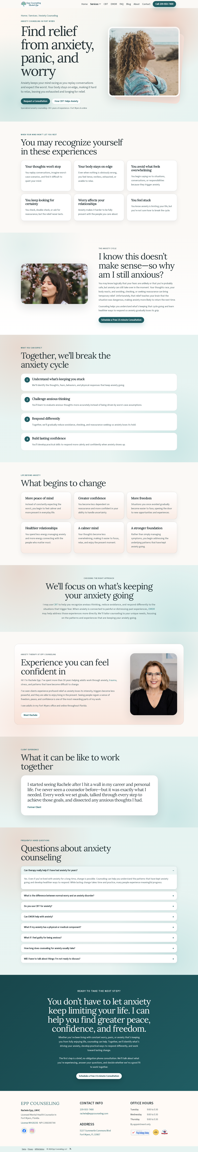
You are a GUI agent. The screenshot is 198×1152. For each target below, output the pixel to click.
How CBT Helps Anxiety (66, 101)
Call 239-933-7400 (164, 4)
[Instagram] (32, 1131)
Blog (128, 4)
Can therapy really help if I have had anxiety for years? (50, 870)
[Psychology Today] (140, 1132)
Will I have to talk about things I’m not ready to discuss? (52, 958)
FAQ (122, 4)
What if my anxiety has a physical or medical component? (52, 927)
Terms (24, 1149)
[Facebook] (24, 1131)
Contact (146, 4)
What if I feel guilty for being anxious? (43, 937)
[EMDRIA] (156, 1132)
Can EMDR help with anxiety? (38, 916)
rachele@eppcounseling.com (94, 1113)
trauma (112, 680)
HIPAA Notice (39, 1149)
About (137, 4)
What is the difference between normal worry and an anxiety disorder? (59, 895)
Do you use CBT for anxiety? (38, 906)
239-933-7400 (87, 1109)
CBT (106, 4)
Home (84, 4)
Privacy (30, 1149)
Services (94, 4)
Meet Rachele (30, 715)
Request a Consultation (35, 101)
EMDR (114, 4)
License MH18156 (29, 1123)
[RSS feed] (70, 1149)
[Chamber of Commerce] (164, 1132)
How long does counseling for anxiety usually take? (49, 948)
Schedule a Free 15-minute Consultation (121, 320)
